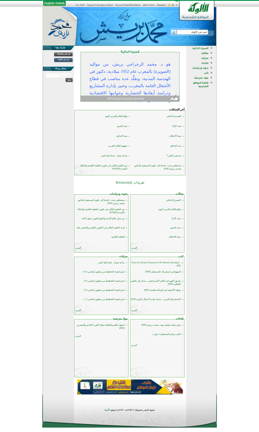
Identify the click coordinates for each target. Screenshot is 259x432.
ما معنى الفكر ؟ (173, 155)
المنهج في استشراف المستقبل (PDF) (163, 271)
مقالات (179, 193)
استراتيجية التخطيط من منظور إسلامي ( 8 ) (104, 290)
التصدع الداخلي (174, 116)
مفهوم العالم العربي (117, 145)
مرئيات (123, 256)
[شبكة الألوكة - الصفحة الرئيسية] (161, 6)
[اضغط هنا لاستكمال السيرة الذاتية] (130, 99)
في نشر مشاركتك (63, 54)
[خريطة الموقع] (173, 6)
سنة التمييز (122, 126)
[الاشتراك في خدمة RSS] (169, 6)
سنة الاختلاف (175, 136)
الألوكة (107, 410)
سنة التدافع (176, 145)
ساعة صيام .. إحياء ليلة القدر (114, 155)
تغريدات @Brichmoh (130, 182)
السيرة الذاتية (200, 48)
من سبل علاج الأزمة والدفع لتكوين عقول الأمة (103, 218)
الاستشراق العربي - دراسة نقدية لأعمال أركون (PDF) (156, 299)
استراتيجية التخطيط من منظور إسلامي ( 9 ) (104, 280)
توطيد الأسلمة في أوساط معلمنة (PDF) (162, 290)
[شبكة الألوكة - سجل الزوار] (148, 6)
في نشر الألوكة (63, 59)
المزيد (134, 248)
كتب (181, 256)
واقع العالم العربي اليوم (116, 116)
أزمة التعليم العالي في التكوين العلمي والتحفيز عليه (100, 227)
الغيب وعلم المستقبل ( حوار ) (167, 334)
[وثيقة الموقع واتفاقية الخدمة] (128, 6)
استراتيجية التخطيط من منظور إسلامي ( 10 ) (103, 271)
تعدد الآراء (176, 126)
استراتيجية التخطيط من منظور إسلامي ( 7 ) (104, 299)
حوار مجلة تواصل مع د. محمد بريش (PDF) (161, 325)
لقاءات (180, 318)
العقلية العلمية (118, 236)
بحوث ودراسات (119, 193)
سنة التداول (121, 136)
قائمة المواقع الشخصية (200, 85)
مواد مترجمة (120, 318)
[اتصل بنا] (80, 6)
